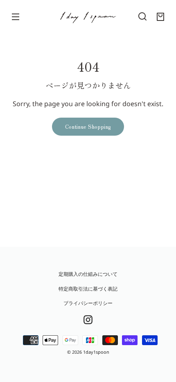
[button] (142, 16)
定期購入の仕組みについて (88, 274)
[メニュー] (16, 16)
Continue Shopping (88, 126)
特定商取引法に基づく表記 (88, 288)
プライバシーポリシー (88, 303)
